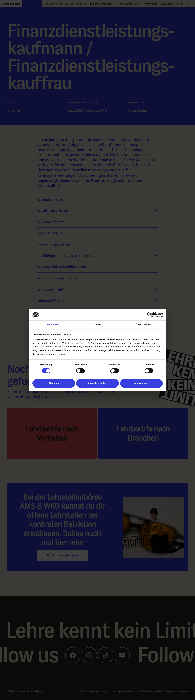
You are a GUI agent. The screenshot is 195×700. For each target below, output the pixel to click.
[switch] (80, 370)
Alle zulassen (141, 383)
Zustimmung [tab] (52, 324)
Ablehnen (54, 383)
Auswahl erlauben (97, 383)
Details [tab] (97, 324)
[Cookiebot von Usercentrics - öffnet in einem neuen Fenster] (149, 314)
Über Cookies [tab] (143, 324)
